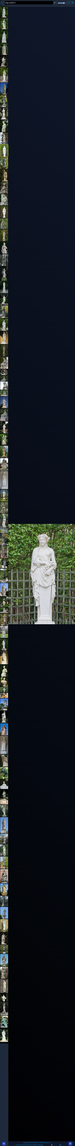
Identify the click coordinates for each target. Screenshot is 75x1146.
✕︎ (72, 3)
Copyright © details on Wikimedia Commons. (37, 1142)
